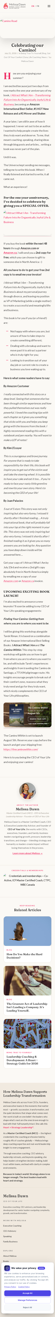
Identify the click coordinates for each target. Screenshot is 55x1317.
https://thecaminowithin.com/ (21, 749)
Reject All (27, 1307)
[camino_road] (24, 28)
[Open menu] (49, 6)
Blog (44, 53)
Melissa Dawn (27, 61)
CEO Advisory (9, 1231)
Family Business (10, 1241)
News (44, 57)
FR (38, 6)
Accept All (27, 1293)
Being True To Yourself (31, 53)
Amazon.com (11, 581)
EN (33, 6)
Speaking (7, 1236)
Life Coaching (35, 57)
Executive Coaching (12, 1225)
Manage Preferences (27, 1300)
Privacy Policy (10, 1287)
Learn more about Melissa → (28, 853)
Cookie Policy (24, 1287)
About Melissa (9, 1256)
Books (6, 1261)
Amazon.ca (10, 252)
